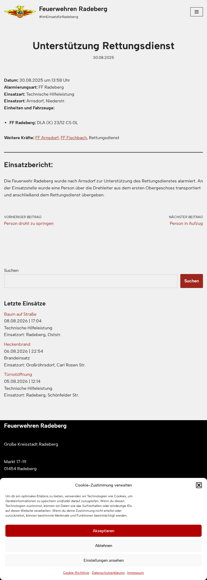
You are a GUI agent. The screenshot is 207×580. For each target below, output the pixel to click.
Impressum (135, 573)
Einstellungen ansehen (104, 560)
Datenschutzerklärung (108, 573)
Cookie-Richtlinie (76, 573)
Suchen (11, 270)
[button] (199, 485)
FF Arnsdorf (46, 137)
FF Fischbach (74, 137)
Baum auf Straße (20, 314)
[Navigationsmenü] (196, 11)
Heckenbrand (17, 344)
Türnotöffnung (18, 374)
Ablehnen (103, 545)
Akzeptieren (103, 530)
